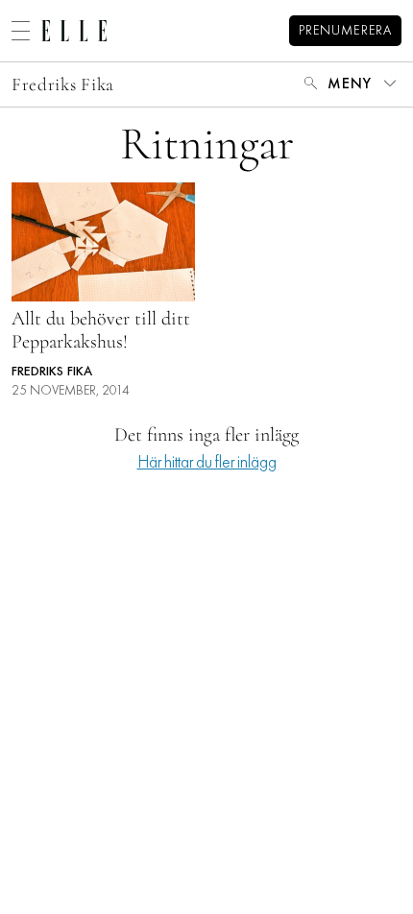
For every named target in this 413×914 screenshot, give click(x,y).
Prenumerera (345, 31)
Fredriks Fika (63, 84)
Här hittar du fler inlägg (207, 463)
